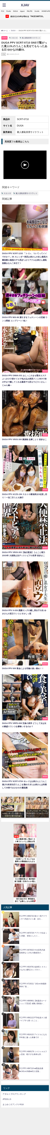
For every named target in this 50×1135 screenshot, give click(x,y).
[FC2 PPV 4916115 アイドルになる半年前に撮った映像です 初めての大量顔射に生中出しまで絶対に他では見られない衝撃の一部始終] (25, 1030)
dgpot (22, 11)
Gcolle (37, 11)
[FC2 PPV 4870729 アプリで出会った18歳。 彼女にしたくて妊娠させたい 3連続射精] (25, 928)
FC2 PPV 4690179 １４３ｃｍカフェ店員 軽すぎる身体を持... (33, 1053)
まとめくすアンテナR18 (13, 1104)
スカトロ (14, 38)
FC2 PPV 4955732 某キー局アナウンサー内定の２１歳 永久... (33, 917)
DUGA (15, 11)
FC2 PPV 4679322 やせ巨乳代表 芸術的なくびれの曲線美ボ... (33, 951)
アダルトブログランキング (14, 1094)
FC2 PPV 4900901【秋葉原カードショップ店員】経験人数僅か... (33, 1002)
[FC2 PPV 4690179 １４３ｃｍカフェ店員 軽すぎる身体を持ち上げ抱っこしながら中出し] (25, 1047)
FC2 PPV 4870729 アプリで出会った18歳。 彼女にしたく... (33, 934)
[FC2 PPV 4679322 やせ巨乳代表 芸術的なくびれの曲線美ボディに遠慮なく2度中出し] (25, 945)
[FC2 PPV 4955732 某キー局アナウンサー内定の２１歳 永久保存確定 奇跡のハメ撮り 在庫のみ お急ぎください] (25, 911)
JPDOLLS (6, 1099)
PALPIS (29, 11)
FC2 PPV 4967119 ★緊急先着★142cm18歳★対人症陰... (31, 1069)
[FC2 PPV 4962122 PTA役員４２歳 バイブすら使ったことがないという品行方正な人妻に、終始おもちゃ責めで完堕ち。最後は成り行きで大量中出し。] (25, 1013)
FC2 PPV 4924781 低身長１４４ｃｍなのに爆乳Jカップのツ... (33, 968)
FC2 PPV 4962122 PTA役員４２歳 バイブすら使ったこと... (34, 1019)
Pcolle (8, 11)
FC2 (2, 11)
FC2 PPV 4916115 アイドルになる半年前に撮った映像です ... (33, 1036)
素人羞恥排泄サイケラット (31, 38)
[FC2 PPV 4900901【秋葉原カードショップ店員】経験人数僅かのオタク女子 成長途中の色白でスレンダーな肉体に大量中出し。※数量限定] (25, 996)
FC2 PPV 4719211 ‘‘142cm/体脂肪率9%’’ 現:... (32, 985)
